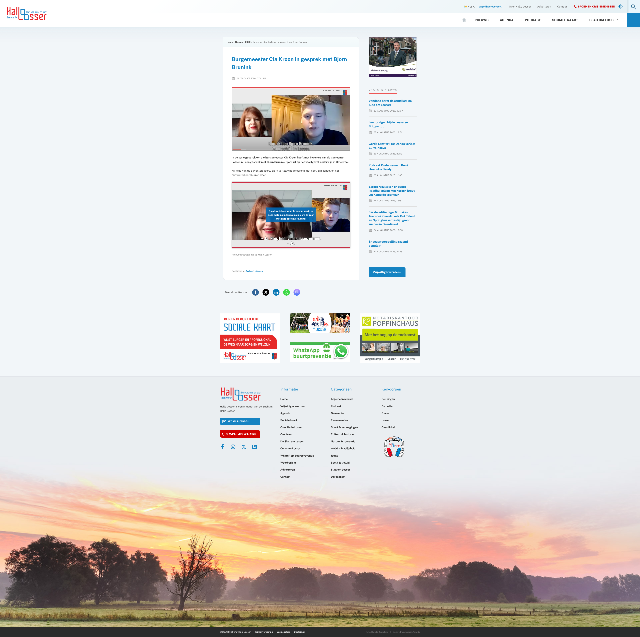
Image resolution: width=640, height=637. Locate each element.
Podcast (533, 20)
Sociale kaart (565, 20)
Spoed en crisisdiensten (241, 434)
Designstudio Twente (410, 632)
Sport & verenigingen (344, 427)
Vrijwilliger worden (292, 406)
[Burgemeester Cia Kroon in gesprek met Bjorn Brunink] (291, 119)
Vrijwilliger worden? (387, 272)
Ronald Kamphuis (379, 632)
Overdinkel (388, 427)
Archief (250, 271)
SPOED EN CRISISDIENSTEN (596, 6)
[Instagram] (233, 446)
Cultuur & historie (342, 434)
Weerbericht (288, 462)
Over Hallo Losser (520, 6)
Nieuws (481, 20)
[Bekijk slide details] (393, 57)
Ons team (286, 434)
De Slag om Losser (292, 441)
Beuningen (388, 399)
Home (465, 20)
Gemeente (337, 413)
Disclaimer (299, 632)
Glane (385, 413)
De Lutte (387, 406)
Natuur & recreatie (343, 441)
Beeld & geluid (340, 462)
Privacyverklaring (264, 632)
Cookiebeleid (283, 632)
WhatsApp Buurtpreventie (297, 455)
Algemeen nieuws (342, 399)
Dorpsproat (338, 476)
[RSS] (254, 446)
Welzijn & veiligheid (343, 448)
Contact (562, 6)
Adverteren (544, 6)
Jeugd (334, 455)
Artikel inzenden (238, 421)
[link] (620, 6)
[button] (633, 7)
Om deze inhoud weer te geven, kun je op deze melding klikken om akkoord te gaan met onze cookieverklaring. (291, 215)
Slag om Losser (603, 20)
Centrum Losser (290, 448)
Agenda (507, 20)
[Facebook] (222, 446)
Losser (386, 420)
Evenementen (339, 420)
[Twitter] (243, 446)
